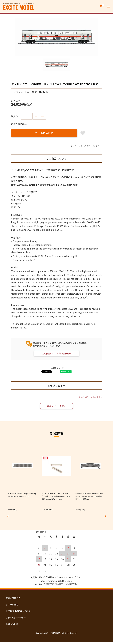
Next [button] (105, 516)
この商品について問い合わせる (56, 353)
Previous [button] (8, 516)
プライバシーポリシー (16, 617)
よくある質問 (12, 604)
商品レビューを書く (56, 406)
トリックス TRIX (83, 145)
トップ (71, 145)
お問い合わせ (12, 624)
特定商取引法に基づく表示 (18, 610)
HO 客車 (96, 145)
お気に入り (83, 133)
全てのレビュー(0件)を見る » (90, 397)
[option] (56, 37)
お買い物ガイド (13, 597)
